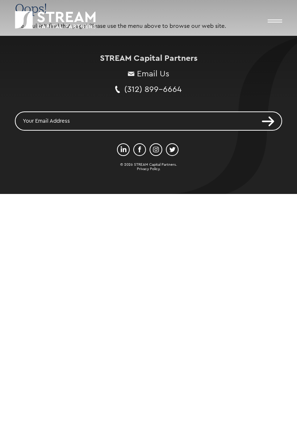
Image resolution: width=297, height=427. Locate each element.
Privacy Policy (148, 169)
